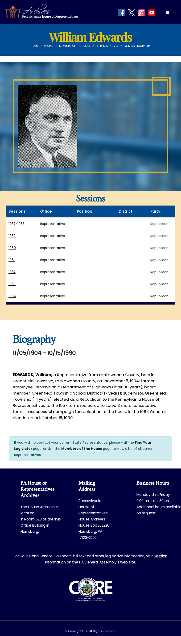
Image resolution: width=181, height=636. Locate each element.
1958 (21, 223)
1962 (12, 272)
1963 (12, 284)
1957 (12, 223)
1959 (12, 235)
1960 (12, 247)
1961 (11, 260)
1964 (12, 296)
